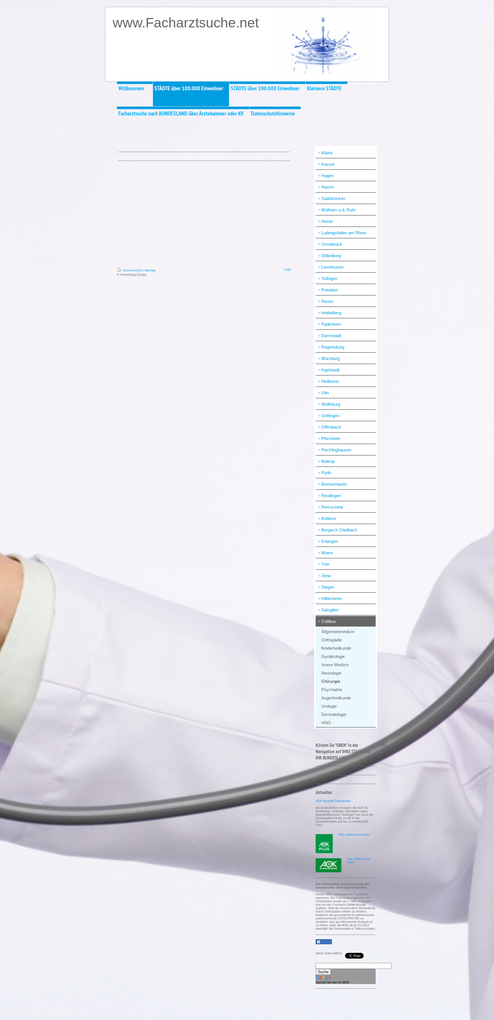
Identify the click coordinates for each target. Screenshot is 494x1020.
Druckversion (132, 270)
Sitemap (150, 270)
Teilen (325, 942)
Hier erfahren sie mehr (354, 834)
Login (287, 269)
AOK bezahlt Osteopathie (333, 801)
